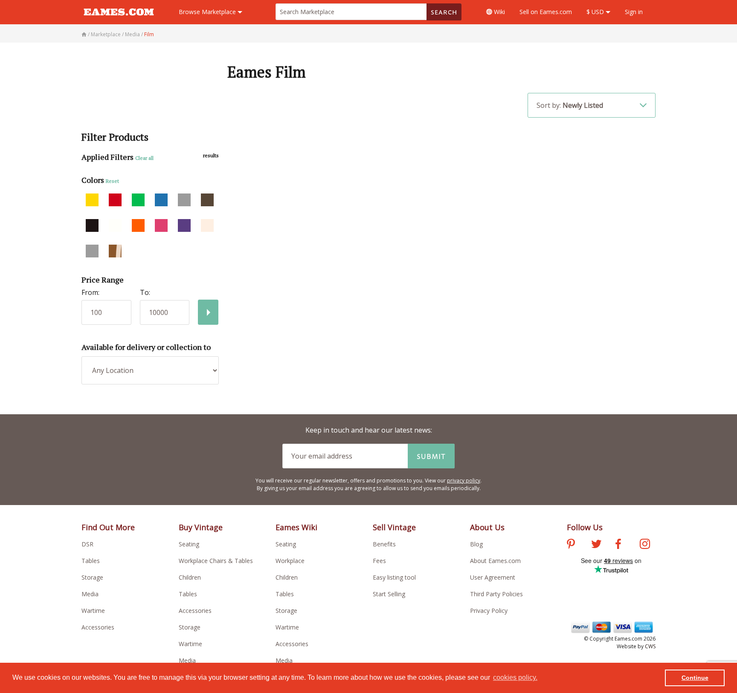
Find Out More (108, 527)
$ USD (596, 12)
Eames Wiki (296, 527)
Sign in (634, 12)
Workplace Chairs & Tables (216, 561)
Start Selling (389, 594)
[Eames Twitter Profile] (596, 545)
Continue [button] (695, 677)
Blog (476, 544)
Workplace (290, 561)
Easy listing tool (394, 577)
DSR (87, 544)
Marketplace (208, 12)
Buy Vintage (201, 527)
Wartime (93, 610)
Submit (431, 456)
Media (90, 594)
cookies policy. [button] (515, 677)
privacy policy (463, 480)
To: (145, 292)
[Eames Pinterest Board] (571, 545)
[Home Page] (84, 34)
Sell (545, 12)
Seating (189, 544)
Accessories (97, 627)
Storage (92, 577)
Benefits (384, 544)
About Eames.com (495, 561)
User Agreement (492, 577)
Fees (379, 561)
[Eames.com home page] (118, 19)
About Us (487, 527)
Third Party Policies (496, 594)
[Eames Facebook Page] (618, 545)
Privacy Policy (489, 610)
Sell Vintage (394, 527)
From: (90, 292)
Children (190, 577)
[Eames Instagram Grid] (645, 545)
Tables (90, 561)
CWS (650, 646)
